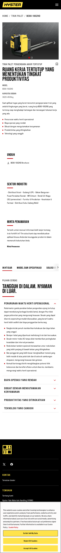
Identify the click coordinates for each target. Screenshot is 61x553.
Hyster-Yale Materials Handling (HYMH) (17, 500)
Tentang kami (7, 495)
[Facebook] (11, 464)
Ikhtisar (7, 267)
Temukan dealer (8, 480)
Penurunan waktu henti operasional (27, 303)
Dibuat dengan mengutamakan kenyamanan (22, 390)
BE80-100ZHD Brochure (20, 163)
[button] (29, 57)
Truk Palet (17, 15)
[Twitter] (4, 464)
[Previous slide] (6, 43)
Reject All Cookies (30, 541)
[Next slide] (54, 43)
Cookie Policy (13, 527)
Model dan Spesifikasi (29, 267)
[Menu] (57, 4)
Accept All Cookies (30, 548)
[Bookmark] (57, 64)
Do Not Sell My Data (30, 533)
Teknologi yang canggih (19, 408)
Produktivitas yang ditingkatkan (24, 400)
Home (5, 15)
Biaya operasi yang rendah (20, 380)
